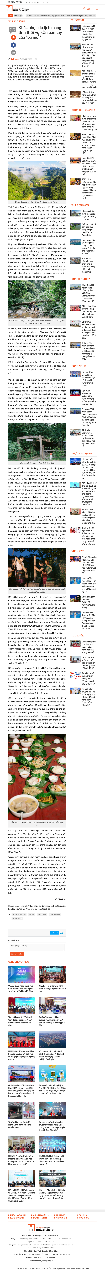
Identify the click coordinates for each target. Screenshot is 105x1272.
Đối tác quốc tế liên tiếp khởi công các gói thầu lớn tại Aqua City (89, 229)
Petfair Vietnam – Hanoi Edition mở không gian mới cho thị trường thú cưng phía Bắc (52, 1021)
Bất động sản (80, 205)
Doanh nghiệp (80, 279)
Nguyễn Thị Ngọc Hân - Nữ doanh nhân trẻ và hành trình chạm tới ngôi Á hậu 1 (89, 585)
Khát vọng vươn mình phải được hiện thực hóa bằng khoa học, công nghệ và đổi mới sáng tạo (89, 122)
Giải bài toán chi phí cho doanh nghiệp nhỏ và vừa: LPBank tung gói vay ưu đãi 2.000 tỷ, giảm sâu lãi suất (89, 79)
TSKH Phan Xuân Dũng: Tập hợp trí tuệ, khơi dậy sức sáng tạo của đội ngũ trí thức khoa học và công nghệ (89, 188)
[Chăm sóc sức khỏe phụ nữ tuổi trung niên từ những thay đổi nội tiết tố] (75, 659)
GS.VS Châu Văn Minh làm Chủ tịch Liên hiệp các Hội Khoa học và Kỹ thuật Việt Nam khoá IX (89, 565)
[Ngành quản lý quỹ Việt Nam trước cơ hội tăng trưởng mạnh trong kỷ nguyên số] (75, 28)
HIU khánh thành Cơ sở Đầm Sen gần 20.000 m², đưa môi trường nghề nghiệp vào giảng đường (21, 1055)
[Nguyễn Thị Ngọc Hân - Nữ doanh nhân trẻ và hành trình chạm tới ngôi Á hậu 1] (75, 580)
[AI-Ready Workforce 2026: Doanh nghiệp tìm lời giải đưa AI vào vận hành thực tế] (75, 432)
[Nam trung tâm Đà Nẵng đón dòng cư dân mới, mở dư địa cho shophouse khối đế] (75, 242)
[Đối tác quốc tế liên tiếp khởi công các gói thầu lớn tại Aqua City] (75, 226)
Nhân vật (77, 551)
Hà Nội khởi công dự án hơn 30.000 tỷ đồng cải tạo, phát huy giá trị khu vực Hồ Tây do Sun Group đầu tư (89, 468)
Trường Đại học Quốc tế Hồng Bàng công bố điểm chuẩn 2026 (19, 1125)
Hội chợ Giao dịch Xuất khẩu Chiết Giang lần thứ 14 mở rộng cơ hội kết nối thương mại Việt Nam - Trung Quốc (52, 1194)
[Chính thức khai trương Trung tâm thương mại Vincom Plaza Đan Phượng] (75, 308)
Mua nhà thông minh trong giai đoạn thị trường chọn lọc (89, 215)
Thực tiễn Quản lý (83, 453)
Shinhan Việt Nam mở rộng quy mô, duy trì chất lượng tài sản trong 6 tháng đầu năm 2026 (88, 351)
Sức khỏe (77, 635)
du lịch (31, 915)
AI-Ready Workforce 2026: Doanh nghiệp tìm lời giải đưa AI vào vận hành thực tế (88, 438)
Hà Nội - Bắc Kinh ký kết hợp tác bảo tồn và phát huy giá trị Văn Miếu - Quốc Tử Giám (89, 516)
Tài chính (77, 20)
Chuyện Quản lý (41, 1215)
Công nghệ (78, 366)
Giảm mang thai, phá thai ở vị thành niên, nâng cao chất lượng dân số (89, 647)
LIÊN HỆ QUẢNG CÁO (61, 1269)
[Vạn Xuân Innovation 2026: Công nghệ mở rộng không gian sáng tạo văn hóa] (75, 392)
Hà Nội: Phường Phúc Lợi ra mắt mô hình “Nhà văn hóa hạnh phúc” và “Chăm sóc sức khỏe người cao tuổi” (21, 1160)
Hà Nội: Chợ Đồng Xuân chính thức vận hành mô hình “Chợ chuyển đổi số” (88, 379)
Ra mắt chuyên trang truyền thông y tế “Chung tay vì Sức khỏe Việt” (88, 678)
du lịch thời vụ (17, 918)
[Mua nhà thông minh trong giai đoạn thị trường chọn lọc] (75, 213)
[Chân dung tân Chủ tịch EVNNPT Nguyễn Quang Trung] (75, 598)
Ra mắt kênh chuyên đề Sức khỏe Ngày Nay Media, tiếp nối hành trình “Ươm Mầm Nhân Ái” (88, 697)
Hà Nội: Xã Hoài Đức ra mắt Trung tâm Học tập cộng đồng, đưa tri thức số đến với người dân (52, 1160)
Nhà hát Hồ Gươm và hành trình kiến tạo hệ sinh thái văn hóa (52, 988)
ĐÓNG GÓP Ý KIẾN (43, 1269)
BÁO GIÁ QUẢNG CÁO (80, 1269)
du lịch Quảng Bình (19, 915)
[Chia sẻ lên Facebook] (13, 45)
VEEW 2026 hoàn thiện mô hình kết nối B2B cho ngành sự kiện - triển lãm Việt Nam (20, 988)
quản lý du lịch (55, 915)
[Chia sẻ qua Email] (13, 52)
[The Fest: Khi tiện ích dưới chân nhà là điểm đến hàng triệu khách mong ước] (75, 260)
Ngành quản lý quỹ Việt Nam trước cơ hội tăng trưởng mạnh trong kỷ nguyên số (88, 33)
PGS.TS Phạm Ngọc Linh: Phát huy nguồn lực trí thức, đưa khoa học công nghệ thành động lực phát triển (89, 143)
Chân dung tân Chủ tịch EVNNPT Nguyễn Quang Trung (88, 602)
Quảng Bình (42, 915)
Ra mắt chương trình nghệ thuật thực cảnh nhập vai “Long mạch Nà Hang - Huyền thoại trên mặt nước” (52, 1126)
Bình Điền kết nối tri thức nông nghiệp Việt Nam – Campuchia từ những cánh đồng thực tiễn (42, 16)
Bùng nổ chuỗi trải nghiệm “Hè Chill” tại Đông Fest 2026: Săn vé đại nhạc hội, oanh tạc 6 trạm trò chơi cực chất (52, 1089)
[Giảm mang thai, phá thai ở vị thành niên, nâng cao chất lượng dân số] (75, 643)
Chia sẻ (55, 933)
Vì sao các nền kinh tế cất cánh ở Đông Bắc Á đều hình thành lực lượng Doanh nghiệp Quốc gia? (51, 1055)
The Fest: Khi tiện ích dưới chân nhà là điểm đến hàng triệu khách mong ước (88, 265)
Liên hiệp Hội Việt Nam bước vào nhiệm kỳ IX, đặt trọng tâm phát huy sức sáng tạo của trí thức (89, 166)
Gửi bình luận (16, 954)
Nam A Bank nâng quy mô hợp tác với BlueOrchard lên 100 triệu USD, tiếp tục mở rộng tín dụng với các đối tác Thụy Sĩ (89, 55)
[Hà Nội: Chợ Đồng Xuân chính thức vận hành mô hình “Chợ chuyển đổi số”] (75, 374)
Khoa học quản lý (83, 110)
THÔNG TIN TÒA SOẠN (25, 1269)
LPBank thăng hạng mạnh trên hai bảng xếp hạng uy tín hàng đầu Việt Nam (89, 97)
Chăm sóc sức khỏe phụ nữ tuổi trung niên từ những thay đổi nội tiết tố (88, 662)
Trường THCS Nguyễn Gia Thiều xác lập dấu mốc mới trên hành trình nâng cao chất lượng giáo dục (88, 536)
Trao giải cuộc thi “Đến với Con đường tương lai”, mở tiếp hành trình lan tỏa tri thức (20, 1021)
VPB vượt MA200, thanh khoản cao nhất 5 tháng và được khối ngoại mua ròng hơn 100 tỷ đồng (89, 330)
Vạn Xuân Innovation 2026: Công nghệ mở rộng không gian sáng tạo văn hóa (89, 397)
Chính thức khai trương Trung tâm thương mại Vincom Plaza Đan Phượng (89, 311)
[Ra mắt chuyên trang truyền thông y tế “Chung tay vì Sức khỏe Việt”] (75, 675)
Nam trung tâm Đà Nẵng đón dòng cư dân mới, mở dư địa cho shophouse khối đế (88, 247)
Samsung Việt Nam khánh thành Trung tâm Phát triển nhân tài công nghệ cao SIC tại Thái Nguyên (89, 417)
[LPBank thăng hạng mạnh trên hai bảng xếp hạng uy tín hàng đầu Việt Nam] (75, 94)
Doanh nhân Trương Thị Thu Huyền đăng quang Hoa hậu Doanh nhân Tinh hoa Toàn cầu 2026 (89, 621)
